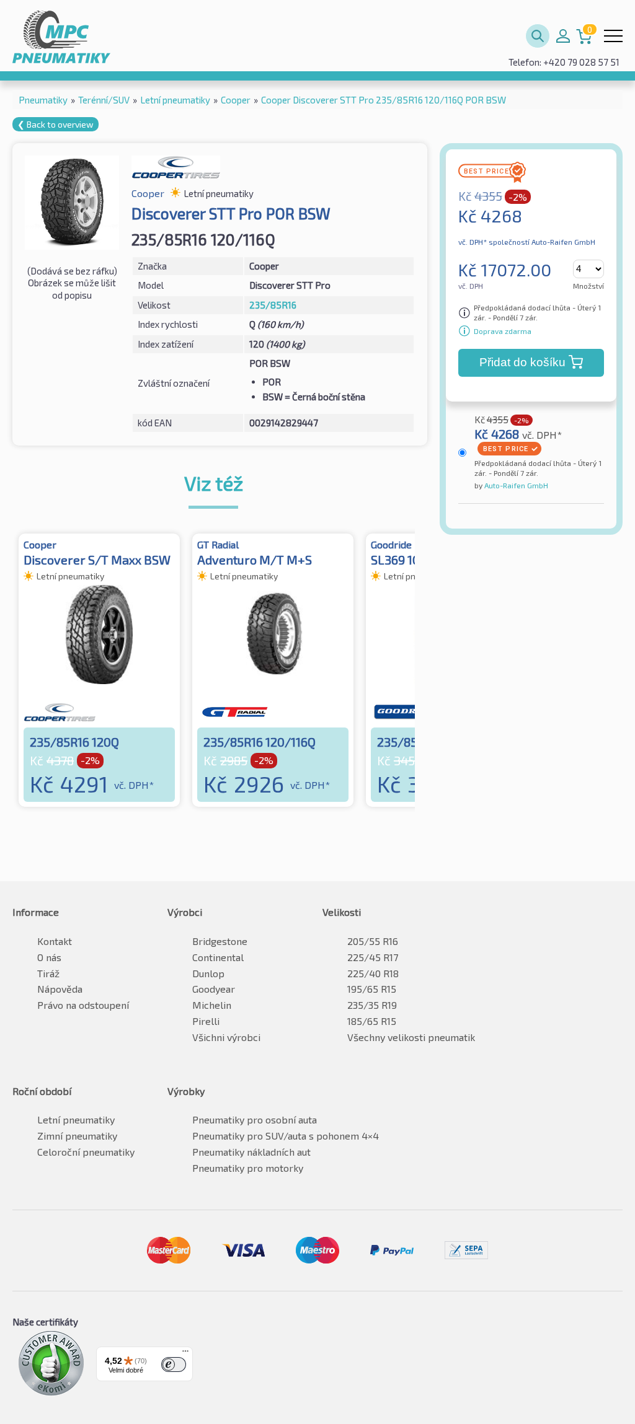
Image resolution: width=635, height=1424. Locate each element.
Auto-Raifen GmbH (515, 485)
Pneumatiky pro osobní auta (254, 1119)
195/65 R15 (371, 989)
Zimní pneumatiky (77, 1135)
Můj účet (563, 36)
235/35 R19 (372, 1005)
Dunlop (208, 973)
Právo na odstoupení (83, 1005)
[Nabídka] (185, 1354)
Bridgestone (219, 941)
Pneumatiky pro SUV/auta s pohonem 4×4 (285, 1135)
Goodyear (213, 989)
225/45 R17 (372, 957)
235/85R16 (272, 304)
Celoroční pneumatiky (86, 1152)
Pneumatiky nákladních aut (251, 1152)
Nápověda (59, 989)
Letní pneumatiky (76, 1119)
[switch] (173, 1364)
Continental (218, 957)
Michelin (211, 1005)
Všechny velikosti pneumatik (411, 1037)
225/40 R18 (373, 973)
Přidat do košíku (522, 362)
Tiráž (48, 973)
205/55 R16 (372, 941)
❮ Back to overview (55, 124)
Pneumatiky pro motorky (247, 1168)
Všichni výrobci (226, 1037)
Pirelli (206, 1021)
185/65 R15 (371, 1021)
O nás (49, 957)
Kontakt (54, 941)
